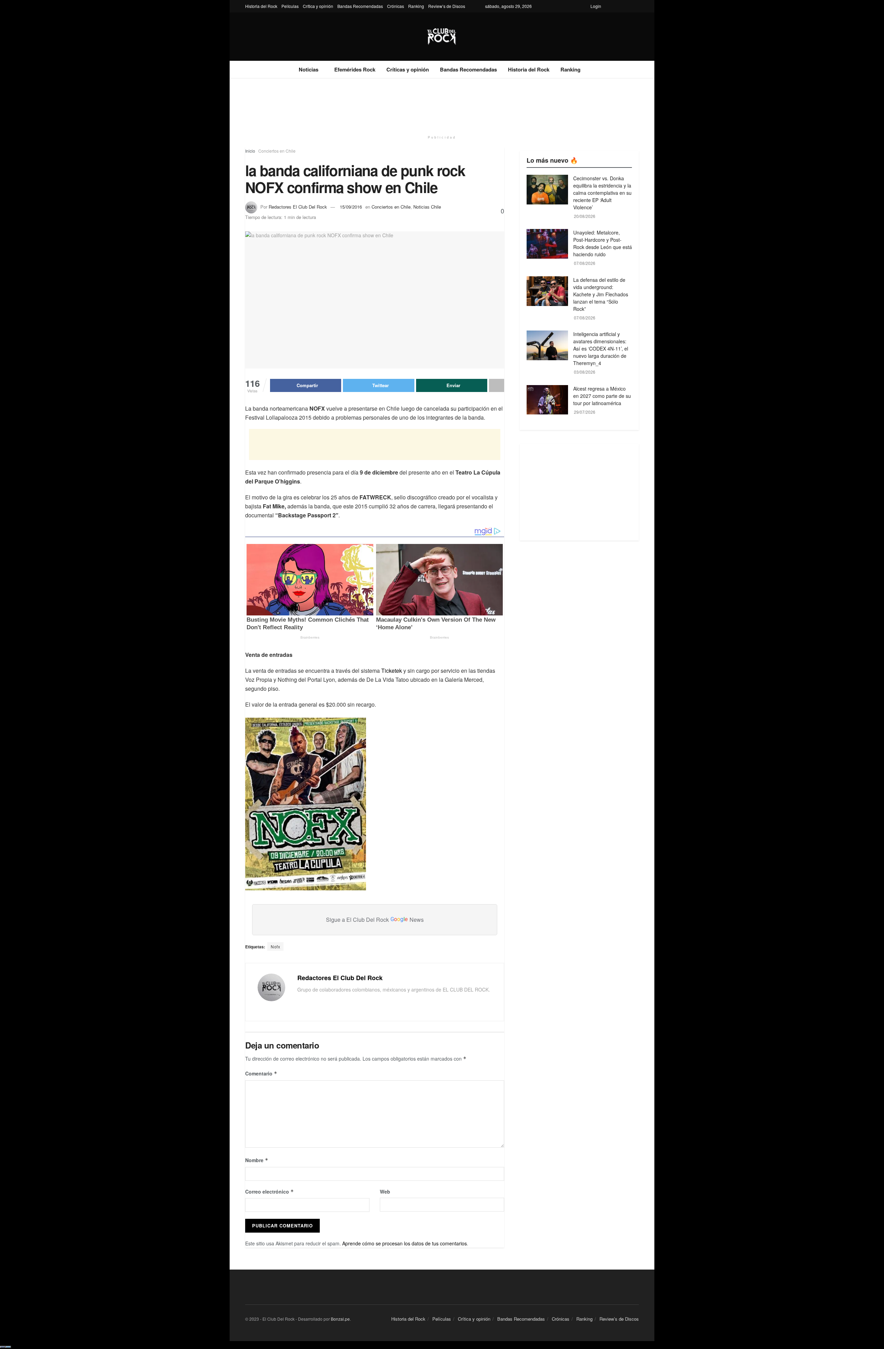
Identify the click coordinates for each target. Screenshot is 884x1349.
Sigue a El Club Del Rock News (375, 920)
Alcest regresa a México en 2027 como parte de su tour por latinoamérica (602, 395)
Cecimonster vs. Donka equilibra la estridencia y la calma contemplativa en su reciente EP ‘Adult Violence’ (602, 193)
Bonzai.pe (340, 1319)
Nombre (256, 1160)
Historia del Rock (261, 6)
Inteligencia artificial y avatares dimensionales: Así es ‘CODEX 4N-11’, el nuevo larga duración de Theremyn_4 (600, 348)
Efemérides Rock (354, 69)
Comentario (261, 1073)
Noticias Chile (427, 206)
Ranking (416, 6)
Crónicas (395, 6)
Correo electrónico (269, 1191)
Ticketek (391, 670)
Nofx (275, 946)
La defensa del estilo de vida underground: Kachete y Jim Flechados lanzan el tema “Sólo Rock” (600, 294)
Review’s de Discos (446, 6)
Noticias (308, 69)
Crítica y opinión (318, 6)
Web (385, 1191)
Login (595, 6)
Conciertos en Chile (277, 151)
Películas (290, 6)
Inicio (250, 151)
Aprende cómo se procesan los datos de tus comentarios (404, 1243)
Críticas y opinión (407, 69)
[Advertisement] (442, 104)
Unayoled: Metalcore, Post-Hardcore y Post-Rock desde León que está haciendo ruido (602, 243)
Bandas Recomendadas (360, 6)
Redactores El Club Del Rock (298, 206)
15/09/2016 (351, 206)
